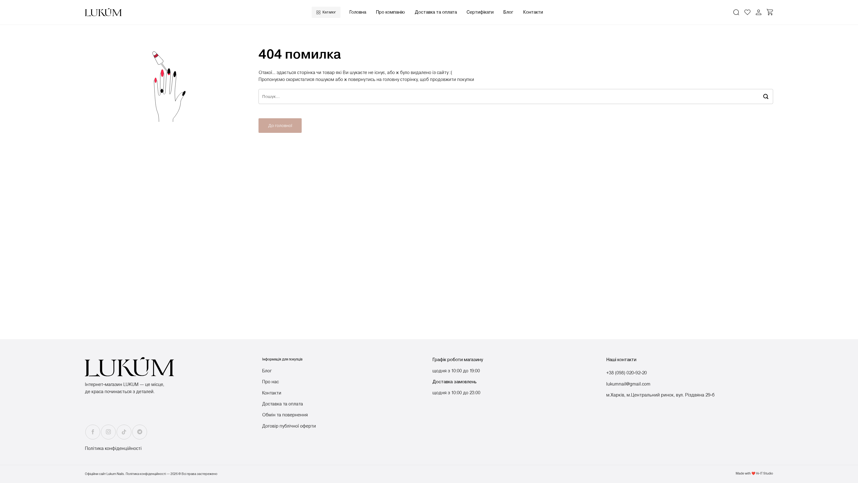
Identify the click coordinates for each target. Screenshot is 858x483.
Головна (357, 12)
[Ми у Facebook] (92, 432)
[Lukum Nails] (103, 12)
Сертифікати (480, 12)
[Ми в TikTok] (124, 432)
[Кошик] (769, 12)
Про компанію (390, 12)
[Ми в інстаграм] (108, 432)
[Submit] (766, 96)
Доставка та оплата (436, 12)
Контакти (533, 12)
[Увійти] (758, 12)
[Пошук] (736, 12)
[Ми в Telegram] (139, 432)
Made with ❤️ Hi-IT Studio (754, 473)
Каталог (329, 12)
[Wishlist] (747, 12)
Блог (508, 12)
